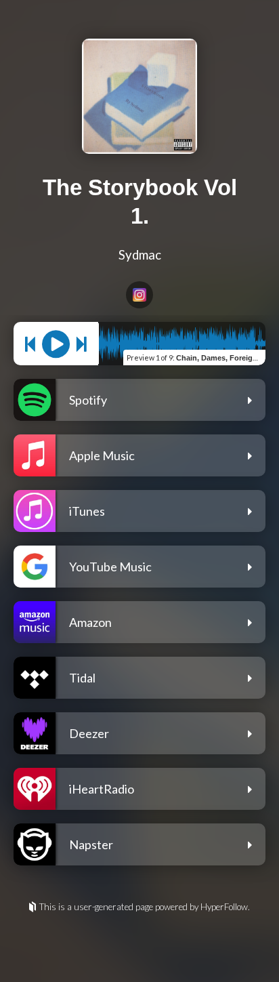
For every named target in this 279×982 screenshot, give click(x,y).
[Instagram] (139, 294)
